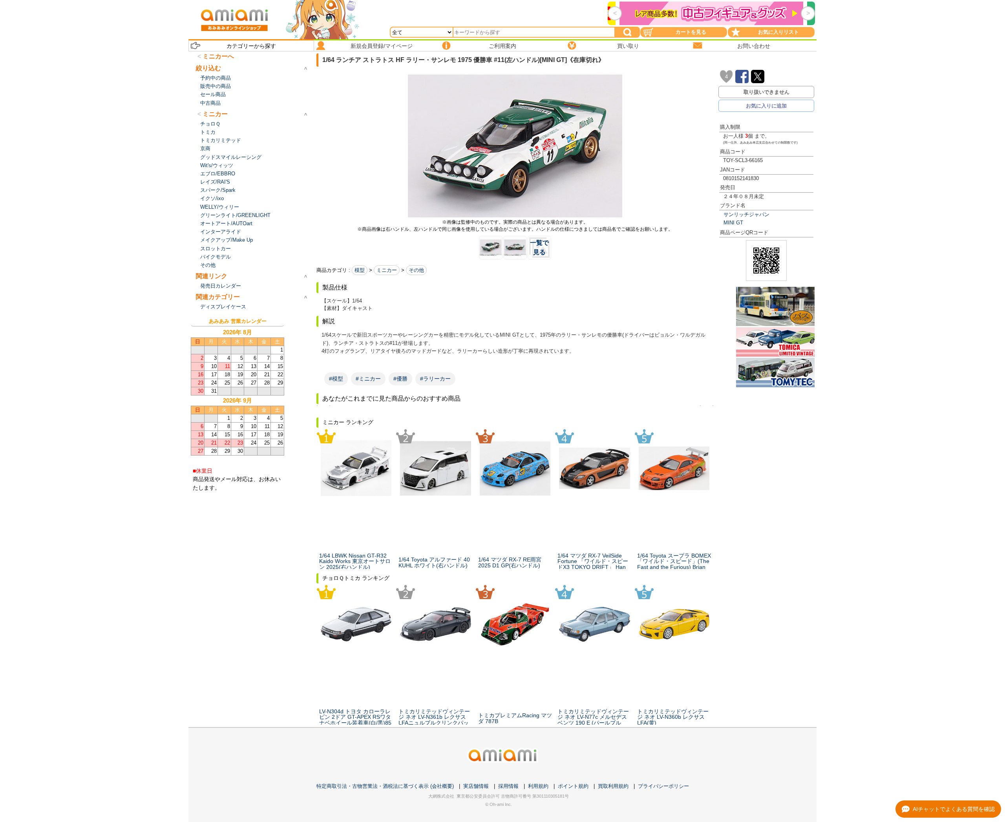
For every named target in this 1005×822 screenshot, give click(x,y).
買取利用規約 (613, 786)
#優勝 (400, 378)
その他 (416, 270)
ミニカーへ (218, 56)
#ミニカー (368, 378)
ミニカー (386, 270)
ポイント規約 (573, 786)
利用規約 (538, 786)
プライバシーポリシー (663, 786)
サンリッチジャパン (746, 214)
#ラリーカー (435, 378)
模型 (359, 270)
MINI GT (733, 223)
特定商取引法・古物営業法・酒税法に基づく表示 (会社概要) (385, 786)
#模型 (336, 378)
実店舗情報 (476, 786)
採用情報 (508, 786)
